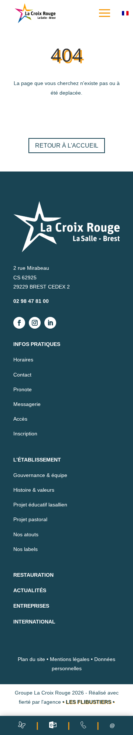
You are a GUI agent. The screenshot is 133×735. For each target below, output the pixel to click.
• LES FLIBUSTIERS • (88, 702)
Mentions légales (69, 659)
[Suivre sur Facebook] (19, 323)
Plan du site (31, 659)
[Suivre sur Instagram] (35, 323)
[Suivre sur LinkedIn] (50, 323)
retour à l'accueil (66, 145)
